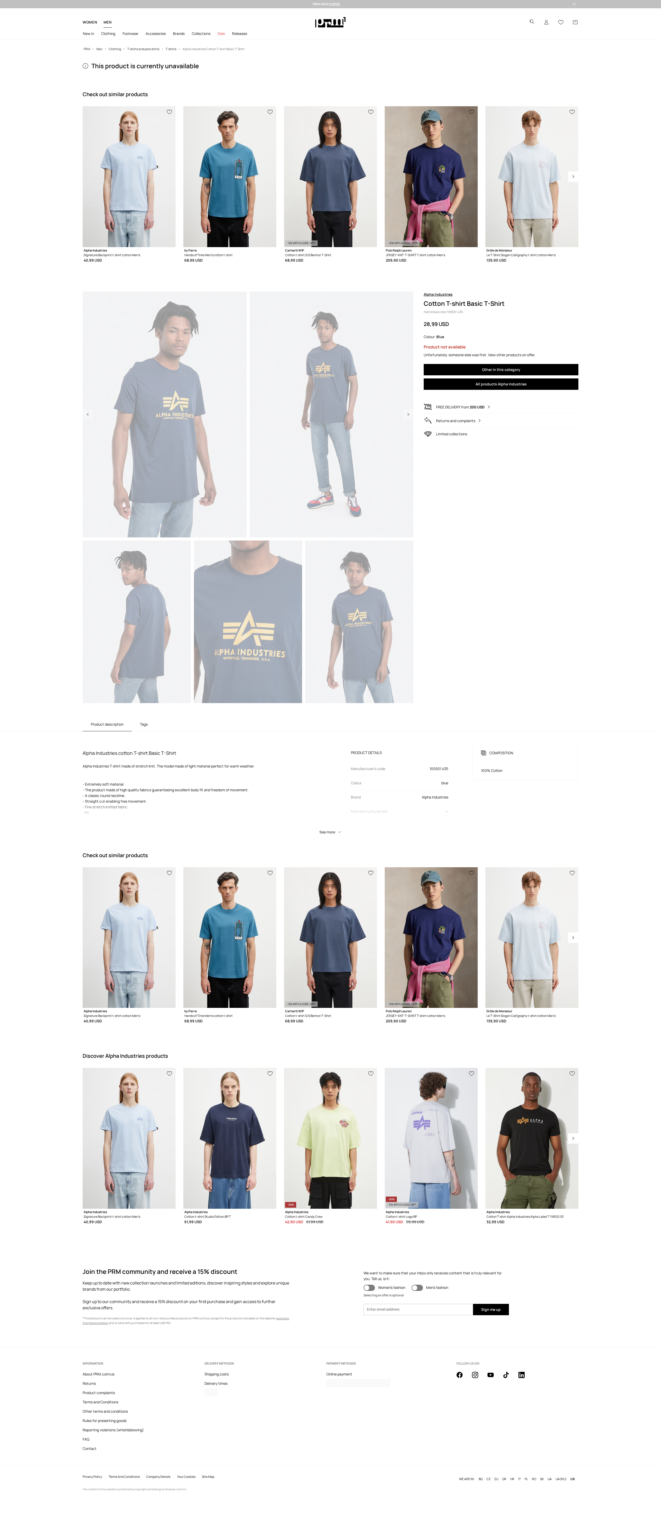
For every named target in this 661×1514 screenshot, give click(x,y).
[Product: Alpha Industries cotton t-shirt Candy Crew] (330, 1138)
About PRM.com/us (98, 1374)
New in (88, 33)
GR (504, 1479)
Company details (158, 1477)
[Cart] (575, 22)
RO (534, 1479)
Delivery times (215, 1383)
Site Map (208, 1477)
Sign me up (491, 1309)
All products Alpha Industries (501, 384)
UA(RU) (561, 1479)
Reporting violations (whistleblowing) (113, 1429)
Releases (239, 33)
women (90, 22)
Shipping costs (216, 1374)
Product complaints (99, 1392)
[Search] (532, 22)
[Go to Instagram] (478, 1378)
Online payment (339, 1374)
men (108, 22)
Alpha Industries (438, 294)
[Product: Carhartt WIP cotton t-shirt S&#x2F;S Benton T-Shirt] (330, 176)
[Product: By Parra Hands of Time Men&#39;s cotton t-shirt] (229, 176)
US (572, 1479)
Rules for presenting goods (105, 1420)
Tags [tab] (144, 724)
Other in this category (501, 369)
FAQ (86, 1439)
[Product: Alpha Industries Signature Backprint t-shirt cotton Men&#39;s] (129, 176)
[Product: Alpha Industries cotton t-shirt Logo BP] (431, 1138)
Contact (90, 1448)
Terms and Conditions (100, 1401)
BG (481, 1479)
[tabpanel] (330, 784)
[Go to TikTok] (509, 1378)
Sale (221, 33)
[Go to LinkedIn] (524, 1378)
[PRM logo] (330, 22)
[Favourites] (561, 22)
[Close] (574, 4)
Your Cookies (186, 1477)
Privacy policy (92, 1477)
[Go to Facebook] (463, 1378)
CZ (488, 1479)
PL (526, 1479)
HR (512, 1479)
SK (542, 1479)
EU (496, 1479)
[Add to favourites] (170, 111)
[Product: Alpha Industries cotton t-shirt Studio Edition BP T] (229, 1138)
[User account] (546, 22)
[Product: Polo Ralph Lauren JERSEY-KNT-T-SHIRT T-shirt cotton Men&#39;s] (431, 176)
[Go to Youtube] (493, 1378)
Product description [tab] (107, 724)
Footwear (130, 33)
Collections (201, 33)
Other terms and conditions (105, 1411)
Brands (179, 33)
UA (550, 1479)
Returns (89, 1383)
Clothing (108, 33)
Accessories (156, 33)
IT (519, 1479)
